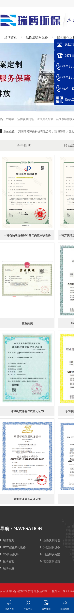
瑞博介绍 (8, 568)
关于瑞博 (24, 145)
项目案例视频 (51, 561)
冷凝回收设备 (51, 547)
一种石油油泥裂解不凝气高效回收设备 (27, 235)
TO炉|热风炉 (11, 554)
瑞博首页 (8, 540)
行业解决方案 (51, 554)
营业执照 (27, 323)
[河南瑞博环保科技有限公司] (31, 25)
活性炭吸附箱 (45, 119)
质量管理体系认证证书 (27, 499)
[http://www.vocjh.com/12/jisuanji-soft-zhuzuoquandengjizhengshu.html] (27, 368)
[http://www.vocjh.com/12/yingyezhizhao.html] (27, 280)
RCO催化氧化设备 (14, 547)
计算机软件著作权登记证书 (27, 411)
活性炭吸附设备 (37, 37)
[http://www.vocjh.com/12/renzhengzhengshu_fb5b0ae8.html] (27, 456)
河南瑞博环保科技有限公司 (34, 131)
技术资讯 (8, 561)
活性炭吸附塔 (25, 119)
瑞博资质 (60, 131)
